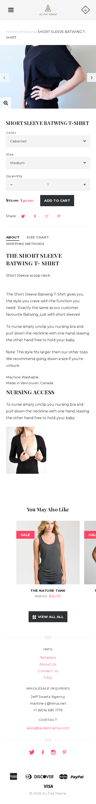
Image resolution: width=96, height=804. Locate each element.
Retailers (48, 657)
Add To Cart (57, 200)
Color (11, 133)
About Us (48, 664)
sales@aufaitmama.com (48, 728)
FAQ (48, 677)
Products (27, 32)
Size (10, 154)
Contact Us (48, 671)
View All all (49, 617)
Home (11, 32)
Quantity (14, 176)
